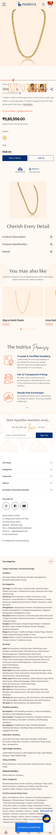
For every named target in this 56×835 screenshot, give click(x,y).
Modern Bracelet (17, 616)
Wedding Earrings (22, 725)
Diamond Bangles (16, 659)
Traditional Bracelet (44, 618)
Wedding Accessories (43, 728)
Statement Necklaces (21, 602)
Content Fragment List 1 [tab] (26, 407)
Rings (13, 577)
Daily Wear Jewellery (11, 735)
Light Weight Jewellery (12, 749)
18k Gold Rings (47, 697)
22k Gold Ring (33, 689)
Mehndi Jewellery (10, 720)
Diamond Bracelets (32, 659)
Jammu (28, 811)
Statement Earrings (44, 591)
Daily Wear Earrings (11, 739)
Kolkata (14, 814)
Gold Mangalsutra (10, 654)
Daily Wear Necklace (21, 742)
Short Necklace (17, 597)
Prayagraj (35, 817)
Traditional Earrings (26, 591)
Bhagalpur (7, 800)
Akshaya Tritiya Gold (43, 784)
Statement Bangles (11, 629)
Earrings (6, 577)
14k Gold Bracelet (34, 703)
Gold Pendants (25, 654)
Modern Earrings (10, 591)
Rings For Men (30, 635)
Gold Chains (44, 651)
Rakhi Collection (9, 786)
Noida (21, 817)
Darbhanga (39, 803)
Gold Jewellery (13, 648)
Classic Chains (9, 640)
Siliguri (26, 819)
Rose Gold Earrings (38, 670)
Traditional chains (24, 640)
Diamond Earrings (35, 657)
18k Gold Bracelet (26, 700)
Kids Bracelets (9, 621)
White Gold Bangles (22, 681)
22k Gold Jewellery (18, 689)
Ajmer (21, 797)
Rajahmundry (8, 819)
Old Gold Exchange (26, 569)
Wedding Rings (27, 728)
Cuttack (29, 803)
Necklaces (21, 577)
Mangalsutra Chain (22, 613)
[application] (28, 37)
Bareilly (38, 797)
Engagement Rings (10, 730)
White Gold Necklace (11, 684)
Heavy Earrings (24, 764)
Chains (24, 580)
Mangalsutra (40, 577)
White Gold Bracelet (39, 681)
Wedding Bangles (38, 725)
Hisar (31, 808)
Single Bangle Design (31, 624)
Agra (5, 797)
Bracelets (16, 580)
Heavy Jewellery (9, 760)
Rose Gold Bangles (39, 673)
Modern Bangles (38, 626)
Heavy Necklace (9, 764)
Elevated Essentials (11, 784)
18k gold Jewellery (18, 697)
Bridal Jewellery (26, 784)
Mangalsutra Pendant (23, 607)
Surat (32, 819)
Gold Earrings (26, 648)
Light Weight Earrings (31, 753)
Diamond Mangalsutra (22, 662)
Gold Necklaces (30, 651)
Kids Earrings (8, 594)
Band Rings (12, 632)
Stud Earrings (42, 588)
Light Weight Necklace (12, 753)
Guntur (46, 806)
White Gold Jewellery (21, 678)
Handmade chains (30, 637)
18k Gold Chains (33, 697)
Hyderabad (47, 808)
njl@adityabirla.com (19, 531)
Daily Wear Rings (38, 742)
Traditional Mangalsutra (32, 610)
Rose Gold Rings (23, 676)
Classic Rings (39, 632)
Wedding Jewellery (10, 707)
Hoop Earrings (29, 588)
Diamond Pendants (10, 665)
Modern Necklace (39, 602)
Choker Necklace (33, 597)
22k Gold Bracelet (18, 692)
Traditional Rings (26, 632)
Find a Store (15, 158)
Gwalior (15, 808)
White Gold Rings (28, 684)
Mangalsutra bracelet (43, 607)
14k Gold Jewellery (17, 703)
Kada (13, 626)
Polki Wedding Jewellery (22, 714)
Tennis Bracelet (32, 616)
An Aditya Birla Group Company (15, 541)
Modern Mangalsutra (11, 610)
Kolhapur (6, 814)
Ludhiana (32, 814)
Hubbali (38, 808)
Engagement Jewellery (24, 717)
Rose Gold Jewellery (20, 670)
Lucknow (23, 814)
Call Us (41, 158)
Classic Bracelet (10, 618)
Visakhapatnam (21, 822)
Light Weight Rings (18, 755)
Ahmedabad (13, 797)
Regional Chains (46, 637)
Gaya (30, 806)
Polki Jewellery (13, 668)
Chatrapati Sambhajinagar (14, 803)
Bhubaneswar (18, 800)
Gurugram (7, 808)
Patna (27, 817)
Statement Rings (15, 635)
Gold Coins (36, 654)
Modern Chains (15, 637)
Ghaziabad (38, 806)
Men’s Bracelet (46, 616)
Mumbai (6, 817)
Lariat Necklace (18, 599)
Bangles (30, 577)
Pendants (6, 580)
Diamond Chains (40, 662)
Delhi (15, 806)
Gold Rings (37, 648)
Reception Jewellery (27, 720)
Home (4, 84)
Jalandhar (20, 811)
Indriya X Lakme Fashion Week (29, 789)
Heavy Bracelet (38, 764)
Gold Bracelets (17, 651)
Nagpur (14, 817)
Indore (5, 811)
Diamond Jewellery (19, 657)
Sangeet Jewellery (43, 717)
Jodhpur (36, 811)
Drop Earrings (16, 588)
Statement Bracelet (26, 618)
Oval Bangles (15, 624)
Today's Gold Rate (10, 569)
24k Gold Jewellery (18, 687)
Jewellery (6, 573)
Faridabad (22, 806)
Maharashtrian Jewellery (13, 775)
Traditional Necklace (35, 599)
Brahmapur (30, 800)
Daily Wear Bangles (28, 739)
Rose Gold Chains (22, 673)
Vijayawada (8, 822)
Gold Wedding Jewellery (24, 711)
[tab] (21, 329)
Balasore (29, 797)
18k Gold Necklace (42, 700)
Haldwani (24, 808)
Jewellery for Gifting (25, 786)
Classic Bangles (22, 626)
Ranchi (19, 819)
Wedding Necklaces (11, 728)
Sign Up (44, 435)
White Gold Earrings (39, 678)
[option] (12, 88)
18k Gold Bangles (10, 700)
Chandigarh (41, 800)
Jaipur (11, 811)
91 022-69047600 (10, 534)
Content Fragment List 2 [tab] (29, 407)
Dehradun (7, 806)
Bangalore (46, 797)
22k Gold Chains (33, 692)
